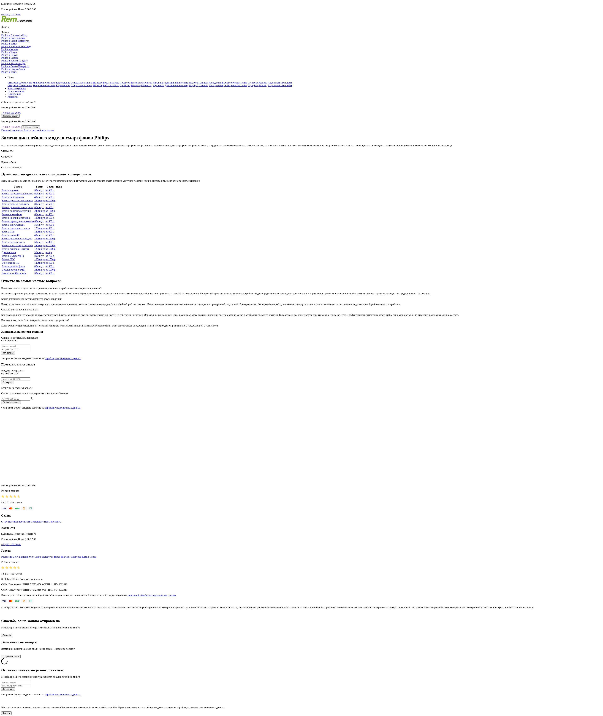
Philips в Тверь (9, 52)
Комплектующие (17, 88)
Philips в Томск (9, 43)
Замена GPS (8, 231)
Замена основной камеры (15, 249)
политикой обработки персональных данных (152, 595)
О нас (4, 521)
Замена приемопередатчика (16, 211)
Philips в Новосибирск (13, 69)
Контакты (13, 96)
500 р (50, 190)
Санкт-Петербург (44, 556)
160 (39, 238)
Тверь (93, 556)
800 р (50, 193)
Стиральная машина (81, 82)
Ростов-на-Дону (9, 556)
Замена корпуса (10, 190)
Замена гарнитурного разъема (18, 221)
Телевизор (136, 82)
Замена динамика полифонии (17, 207)
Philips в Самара (9, 57)
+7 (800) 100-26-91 (11, 14)
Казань (85, 556)
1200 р (50, 211)
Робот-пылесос (111, 82)
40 (39, 197)
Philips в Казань (9, 49)
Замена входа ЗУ (10, 235)
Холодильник (216, 82)
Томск (57, 556)
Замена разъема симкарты (15, 204)
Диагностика (9, 252)
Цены (47, 521)
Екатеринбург (26, 556)
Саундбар (253, 82)
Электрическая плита (235, 82)
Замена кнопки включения (16, 217)
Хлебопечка (25, 82)
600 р (50, 228)
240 (39, 211)
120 (39, 200)
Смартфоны (16, 130)
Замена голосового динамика (17, 193)
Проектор (125, 82)
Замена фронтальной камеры (17, 200)
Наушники (158, 82)
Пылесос (97, 82)
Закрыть (6, 713)
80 (39, 204)
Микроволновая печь (44, 82)
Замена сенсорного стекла (16, 228)
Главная (5, 130)
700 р (50, 255)
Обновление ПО (10, 262)
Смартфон (13, 82)
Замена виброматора (13, 197)
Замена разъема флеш (13, 266)
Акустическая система (280, 82)
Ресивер (262, 82)
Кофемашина (63, 82)
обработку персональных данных (63, 358)
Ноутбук (193, 82)
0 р (49, 252)
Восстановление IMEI (13, 269)
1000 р (50, 249)
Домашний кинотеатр (176, 82)
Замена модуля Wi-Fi (13, 255)
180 (39, 231)
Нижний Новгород (71, 556)
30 (39, 224)
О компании (14, 94)
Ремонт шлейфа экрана (14, 273)
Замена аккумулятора (13, 224)
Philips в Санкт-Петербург (15, 40)
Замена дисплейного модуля (39, 130)
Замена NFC (8, 259)
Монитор (147, 82)
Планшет (203, 82)
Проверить (8, 382)
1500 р (50, 200)
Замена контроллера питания (17, 245)
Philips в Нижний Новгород (16, 46)
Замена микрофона (12, 214)
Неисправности (16, 91)
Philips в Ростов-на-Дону (14, 35)
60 (39, 190)
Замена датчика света (13, 242)
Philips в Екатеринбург (13, 38)
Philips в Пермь (9, 55)
